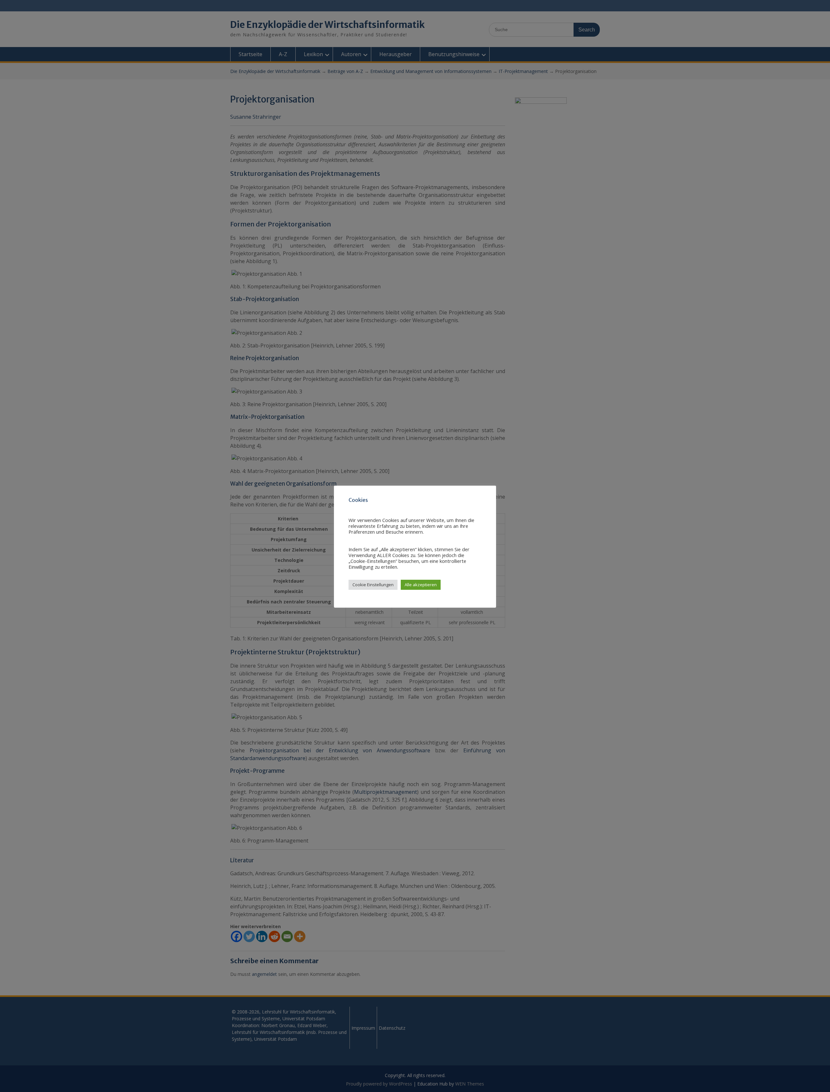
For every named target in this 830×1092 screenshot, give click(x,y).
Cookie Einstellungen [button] (373, 585)
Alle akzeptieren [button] (421, 585)
